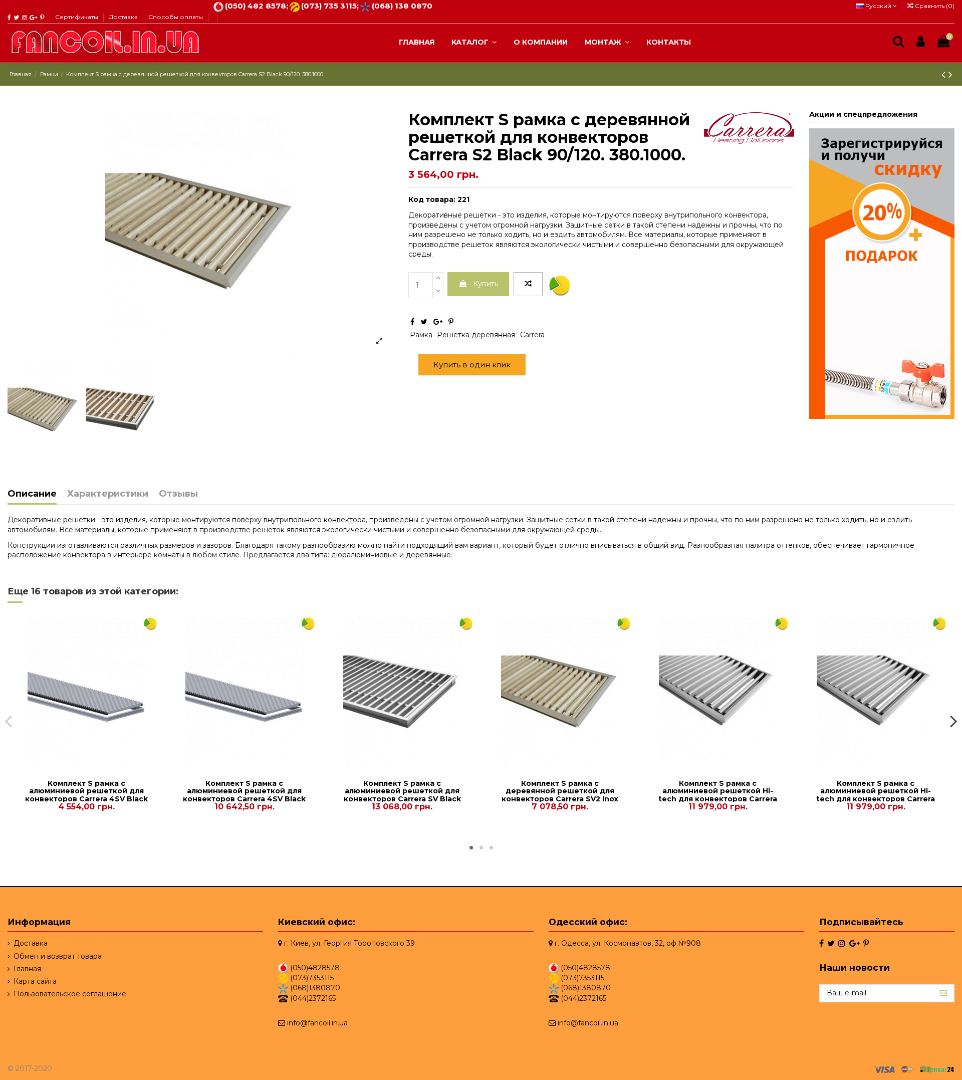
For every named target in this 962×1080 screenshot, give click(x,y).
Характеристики (107, 494)
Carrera (532, 334)
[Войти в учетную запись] (920, 42)
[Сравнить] (79, 766)
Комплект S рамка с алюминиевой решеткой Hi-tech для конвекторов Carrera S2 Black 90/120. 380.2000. (875, 795)
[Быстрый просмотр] (94, 766)
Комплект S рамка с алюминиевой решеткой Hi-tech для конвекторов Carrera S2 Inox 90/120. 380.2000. (717, 795)
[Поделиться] (412, 321)
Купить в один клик (472, 364)
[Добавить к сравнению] (528, 284)
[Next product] (950, 74)
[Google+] (437, 321)
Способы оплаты (175, 17)
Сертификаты (77, 17)
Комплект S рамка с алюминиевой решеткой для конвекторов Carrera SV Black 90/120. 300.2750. (402, 795)
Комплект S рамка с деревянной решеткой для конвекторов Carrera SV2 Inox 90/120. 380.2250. (560, 795)
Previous (9, 721)
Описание (32, 494)
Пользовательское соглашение (70, 993)
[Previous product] (944, 74)
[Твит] (424, 321)
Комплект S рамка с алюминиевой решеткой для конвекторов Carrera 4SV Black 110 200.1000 (86, 795)
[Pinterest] (450, 321)
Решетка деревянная (476, 334)
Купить (485, 283)
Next (953, 721)
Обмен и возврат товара (58, 955)
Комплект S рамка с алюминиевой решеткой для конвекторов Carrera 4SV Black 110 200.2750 (244, 795)
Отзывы (178, 494)
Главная (27, 968)
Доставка (124, 17)
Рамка (421, 334)
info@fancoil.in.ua (317, 1022)
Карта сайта (35, 981)
